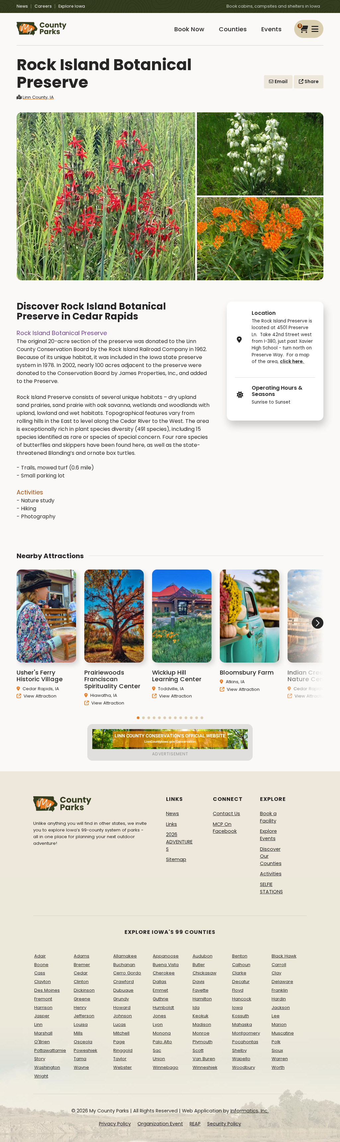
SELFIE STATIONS (271, 888)
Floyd (237, 990)
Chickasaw (204, 973)
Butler (199, 964)
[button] (138, 717)
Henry (80, 1007)
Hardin (279, 999)
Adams (81, 956)
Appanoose (166, 956)
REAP (195, 1123)
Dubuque (123, 990)
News (22, 6)
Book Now (189, 29)
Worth (278, 1067)
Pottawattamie (50, 1050)
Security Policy (224, 1123)
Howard (121, 1007)
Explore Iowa (71, 6)
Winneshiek (205, 1067)
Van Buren (204, 1059)
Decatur (241, 981)
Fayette (201, 990)
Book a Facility (268, 817)
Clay (276, 973)
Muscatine (283, 1033)
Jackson (281, 1007)
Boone (41, 964)
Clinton (81, 981)
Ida (196, 1007)
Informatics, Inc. (249, 1110)
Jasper (41, 1016)
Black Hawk (284, 956)
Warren (280, 1059)
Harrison (43, 1007)
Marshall (43, 1033)
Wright (41, 1076)
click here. (292, 361)
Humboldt (163, 1007)
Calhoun (241, 964)
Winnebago (165, 1067)
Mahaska (242, 1024)
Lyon (158, 1024)
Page (119, 1042)
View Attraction (39, 696)
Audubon (202, 956)
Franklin (280, 990)
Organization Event (160, 1123)
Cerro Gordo (127, 973)
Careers (43, 6)
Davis (199, 981)
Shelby (239, 1050)
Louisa (81, 1024)
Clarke (239, 973)
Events (271, 29)
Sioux (277, 1050)
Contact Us (226, 813)
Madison (202, 1024)
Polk (276, 1042)
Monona (162, 1033)
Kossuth (240, 1016)
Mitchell (121, 1033)
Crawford (123, 981)
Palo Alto (162, 1042)
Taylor (120, 1059)
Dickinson (84, 990)
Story (39, 1059)
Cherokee (164, 973)
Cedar (81, 973)
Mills (78, 1033)
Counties (233, 29)
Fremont (43, 999)
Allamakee (125, 956)
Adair (40, 956)
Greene (82, 999)
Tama (80, 1059)
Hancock (241, 999)
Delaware (282, 981)
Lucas (119, 1024)
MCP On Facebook (225, 828)
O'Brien (42, 1042)
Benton (239, 956)
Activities (271, 873)
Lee (276, 1016)
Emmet (160, 990)
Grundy (121, 999)
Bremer (82, 964)
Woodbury (243, 1067)
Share (310, 81)
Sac (157, 1050)
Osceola (83, 1042)
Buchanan (124, 964)
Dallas (159, 981)
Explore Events (268, 835)
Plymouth (202, 1042)
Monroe (201, 1033)
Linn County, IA (38, 97)
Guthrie (160, 999)
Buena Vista (166, 964)
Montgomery (246, 1033)
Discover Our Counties (271, 856)
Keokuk (201, 1016)
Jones (159, 1016)
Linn (38, 1024)
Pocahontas (245, 1042)
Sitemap (176, 859)
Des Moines (47, 990)
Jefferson (84, 1016)
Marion (279, 1024)
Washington (47, 1067)
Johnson (122, 1016)
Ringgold (122, 1050)
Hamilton (202, 999)
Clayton (42, 981)
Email (281, 81)
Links (171, 824)
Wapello (241, 1059)
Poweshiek (85, 1050)
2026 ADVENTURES (179, 841)
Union (159, 1059)
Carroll (279, 964)
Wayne (81, 1067)
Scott (198, 1050)
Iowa (237, 1007)
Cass (39, 973)
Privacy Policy (115, 1123)
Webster (122, 1067)
